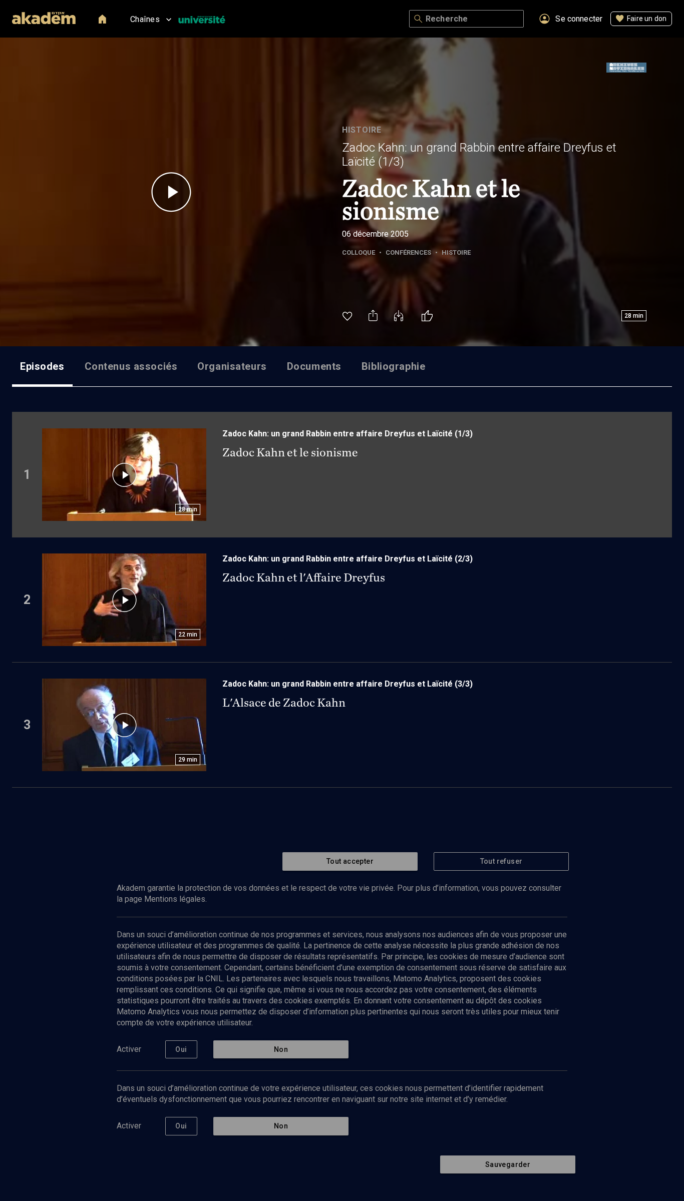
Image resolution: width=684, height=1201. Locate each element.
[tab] (42, 366)
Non (281, 1049)
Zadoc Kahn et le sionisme (290, 452)
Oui (181, 1049)
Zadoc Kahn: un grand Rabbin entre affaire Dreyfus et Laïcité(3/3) (347, 684)
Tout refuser (501, 861)
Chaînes (145, 19)
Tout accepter (350, 861)
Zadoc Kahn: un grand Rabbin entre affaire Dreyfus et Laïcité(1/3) (479, 155)
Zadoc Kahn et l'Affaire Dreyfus (303, 577)
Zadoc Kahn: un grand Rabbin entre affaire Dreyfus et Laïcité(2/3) (347, 558)
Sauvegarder (507, 1164)
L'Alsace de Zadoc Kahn (284, 703)
